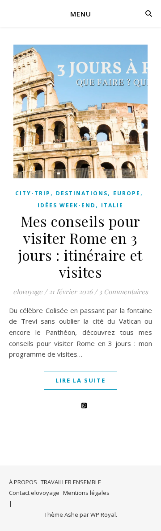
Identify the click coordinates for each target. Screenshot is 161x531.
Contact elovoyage (34, 493)
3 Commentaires (123, 291)
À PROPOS (23, 482)
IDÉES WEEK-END (67, 205)
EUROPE (126, 193)
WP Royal (103, 514)
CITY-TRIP (33, 193)
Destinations (82, 193)
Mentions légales (86, 493)
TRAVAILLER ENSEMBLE (71, 482)
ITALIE (112, 205)
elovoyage (27, 291)
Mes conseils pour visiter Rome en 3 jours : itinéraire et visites (80, 246)
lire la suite (80, 380)
